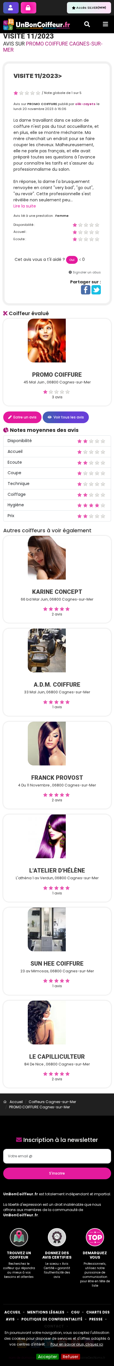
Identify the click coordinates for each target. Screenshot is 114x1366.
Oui (72, 260)
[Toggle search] (87, 24)
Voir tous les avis (68, 417)
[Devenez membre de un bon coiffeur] (11, 7)
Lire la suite (24, 206)
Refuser (70, 1357)
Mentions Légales (45, 1312)
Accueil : (20, 231)
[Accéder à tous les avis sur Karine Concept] (47, 557)
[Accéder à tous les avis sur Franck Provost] (47, 743)
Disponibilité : (24, 224)
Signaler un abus (87, 272)
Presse (96, 1319)
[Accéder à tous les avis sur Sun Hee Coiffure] (47, 929)
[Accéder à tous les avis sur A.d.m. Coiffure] (47, 650)
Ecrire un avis (25, 417)
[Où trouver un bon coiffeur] (36, 24)
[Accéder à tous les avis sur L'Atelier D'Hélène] (47, 836)
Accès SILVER (91, 7)
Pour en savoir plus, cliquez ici (77, 1344)
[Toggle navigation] (105, 24)
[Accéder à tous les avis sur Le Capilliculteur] (47, 1022)
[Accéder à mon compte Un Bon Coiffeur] (28, 7)
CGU (75, 1312)
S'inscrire (57, 1173)
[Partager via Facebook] (85, 289)
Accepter (47, 1357)
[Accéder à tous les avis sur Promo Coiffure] (47, 340)
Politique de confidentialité (51, 1319)
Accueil (12, 1312)
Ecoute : (19, 239)
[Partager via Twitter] (96, 289)
